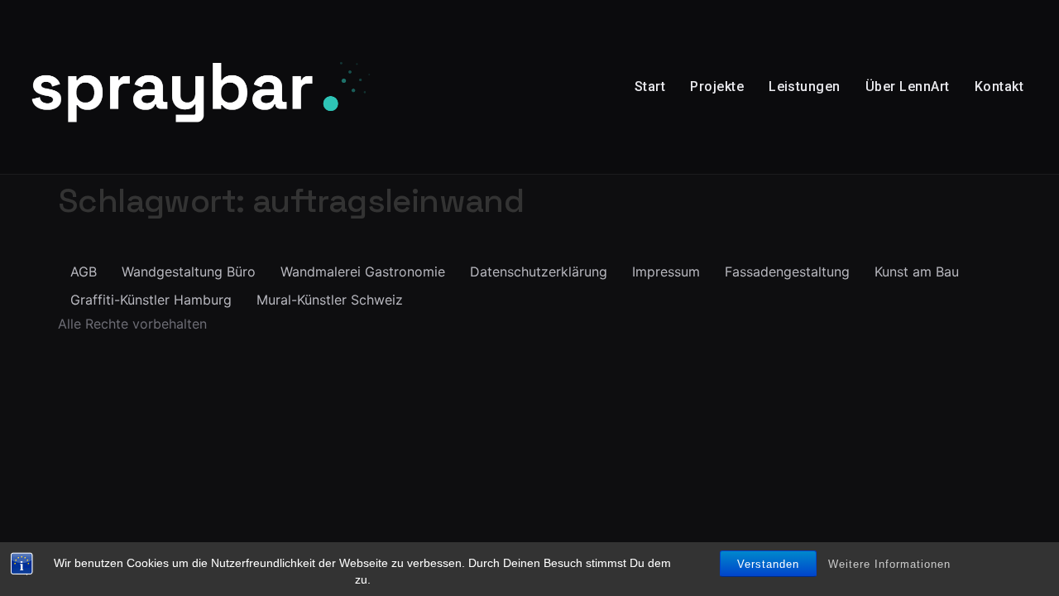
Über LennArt (907, 86)
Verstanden (768, 564)
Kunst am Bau (917, 271)
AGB (83, 271)
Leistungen (805, 86)
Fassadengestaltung (787, 271)
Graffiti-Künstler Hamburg (151, 299)
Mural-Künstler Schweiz (329, 299)
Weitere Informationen (889, 564)
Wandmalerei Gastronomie (362, 271)
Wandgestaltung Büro (189, 271)
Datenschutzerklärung (538, 271)
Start (650, 86)
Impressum (666, 271)
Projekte (717, 86)
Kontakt (999, 86)
